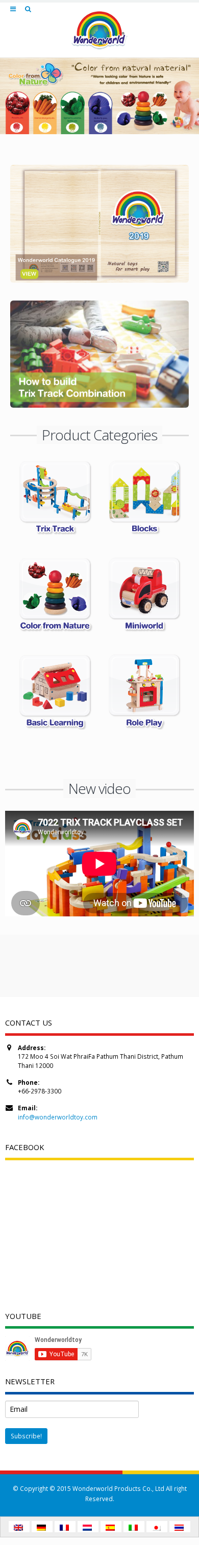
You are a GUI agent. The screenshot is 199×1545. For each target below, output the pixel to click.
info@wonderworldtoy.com (57, 1117)
